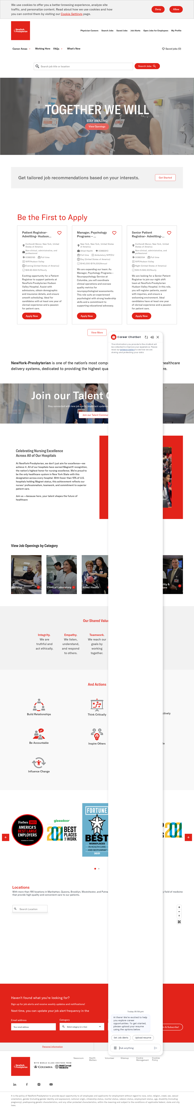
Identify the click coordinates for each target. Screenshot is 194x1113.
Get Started (165, 177)
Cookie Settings (71, 14)
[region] (135, 692)
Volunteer (109, 1058)
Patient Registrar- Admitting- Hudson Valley (35, 234)
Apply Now (32, 316)
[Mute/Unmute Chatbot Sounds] (152, 337)
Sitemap (125, 1058)
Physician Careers (89, 30)
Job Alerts (135, 30)
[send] (156, 1048)
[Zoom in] (179, 907)
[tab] (95, 869)
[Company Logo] (20, 30)
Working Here (42, 48)
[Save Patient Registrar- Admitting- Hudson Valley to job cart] (59, 233)
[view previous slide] (5, 837)
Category (65, 1019)
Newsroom (79, 1058)
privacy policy (127, 349)
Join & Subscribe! (169, 1027)
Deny (158, 9)
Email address (19, 1020)
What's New (73, 48)
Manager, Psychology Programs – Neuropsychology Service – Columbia (92, 234)
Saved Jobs (121, 30)
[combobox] (83, 66)
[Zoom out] (179, 912)
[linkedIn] (14, 1084)
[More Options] (115, 1048)
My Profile (176, 30)
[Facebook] (26, 1084)
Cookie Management (142, 1059)
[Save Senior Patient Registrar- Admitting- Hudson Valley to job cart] (169, 233)
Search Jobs (107, 30)
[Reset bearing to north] (179, 916)
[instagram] (39, 1084)
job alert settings (99, 1011)
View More (97, 332)
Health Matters (93, 1059)
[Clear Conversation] (146, 337)
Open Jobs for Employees (155, 30)
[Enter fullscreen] (179, 922)
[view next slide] (188, 837)
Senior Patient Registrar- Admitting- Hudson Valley (147, 234)
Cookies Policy (156, 1059)
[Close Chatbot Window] (158, 337)
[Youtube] (51, 1084)
